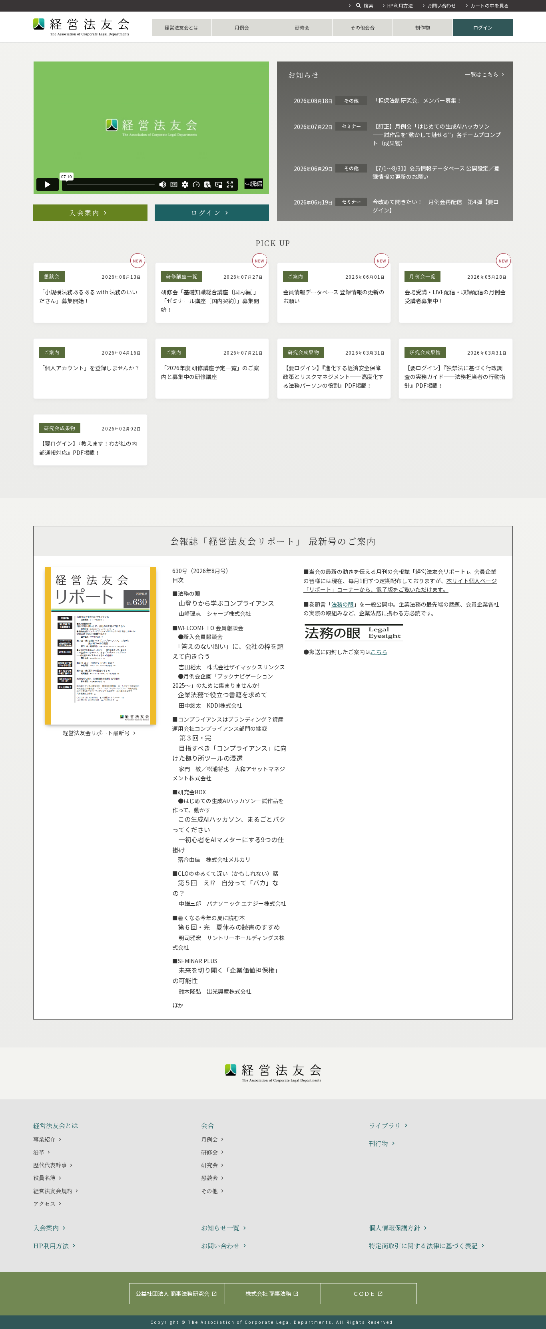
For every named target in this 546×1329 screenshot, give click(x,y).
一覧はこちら (481, 74)
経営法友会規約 (52, 1190)
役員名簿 (44, 1177)
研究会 (209, 1164)
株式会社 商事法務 (268, 1293)
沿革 (38, 1152)
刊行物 (378, 1144)
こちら (379, 652)
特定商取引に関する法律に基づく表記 (423, 1246)
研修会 (302, 27)
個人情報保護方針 (394, 1228)
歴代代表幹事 (50, 1164)
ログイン (482, 27)
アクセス (44, 1203)
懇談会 (209, 1177)
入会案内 (84, 212)
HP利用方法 (400, 5)
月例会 (242, 27)
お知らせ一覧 (220, 1228)
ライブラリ (385, 1126)
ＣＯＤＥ (364, 1293)
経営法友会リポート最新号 (96, 733)
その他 (209, 1190)
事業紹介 (44, 1139)
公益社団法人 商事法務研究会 (172, 1293)
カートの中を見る (489, 5)
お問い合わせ (441, 5)
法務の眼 (342, 604)
